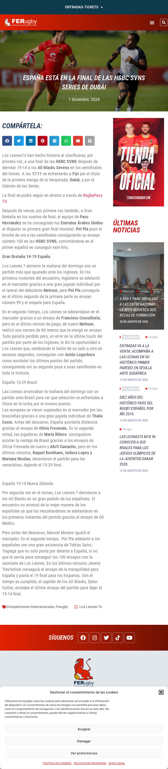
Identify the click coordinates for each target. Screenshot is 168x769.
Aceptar (84, 729)
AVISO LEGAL (116, 763)
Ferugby (62, 607)
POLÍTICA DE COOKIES (57, 763)
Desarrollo (128, 291)
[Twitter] (106, 637)
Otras (157, 291)
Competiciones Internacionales (30, 607)
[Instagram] (94, 637)
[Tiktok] (118, 637)
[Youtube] (129, 637)
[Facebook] (83, 637)
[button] (161, 692)
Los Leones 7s (90, 607)
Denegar (84, 741)
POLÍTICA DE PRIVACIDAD (90, 763)
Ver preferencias (84, 753)
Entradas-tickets (81, 7)
